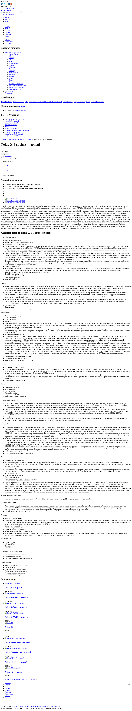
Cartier (11, 58)
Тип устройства (10, 242)
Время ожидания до (12, 528)
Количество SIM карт (12, 276)
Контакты (8, 28)
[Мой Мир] (9, 4)
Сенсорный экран (11, 387)
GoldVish (12, 60)
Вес (6, 548)
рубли (7, 18)
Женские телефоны (16, 84)
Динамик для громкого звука (15, 460)
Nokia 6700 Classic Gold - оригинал (17, 130)
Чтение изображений (12, 357)
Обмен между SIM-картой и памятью (18, 481)
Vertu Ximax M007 (11, 136)
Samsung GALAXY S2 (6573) (15, 119)
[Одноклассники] (7, 4)
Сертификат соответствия (14, 557)
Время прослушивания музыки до (17, 531)
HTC (10, 61)
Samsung (12, 71)
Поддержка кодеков (12, 358)
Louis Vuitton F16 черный (14, 134)
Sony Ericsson (13, 72)
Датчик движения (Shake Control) (16, 511)
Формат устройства (12, 241)
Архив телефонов (15, 89)
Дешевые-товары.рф (8, 8)
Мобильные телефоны (13, 52)
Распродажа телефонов (17, 87)
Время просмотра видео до (14, 530)
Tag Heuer (12, 74)
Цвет (6, 278)
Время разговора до (12, 526)
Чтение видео (10, 336)
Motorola (12, 67)
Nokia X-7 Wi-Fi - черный (16, 617)
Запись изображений (12, 334)
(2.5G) (67, 405)
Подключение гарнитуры (14, 453)
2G (6, 244)
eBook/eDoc (9, 360)
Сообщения (9, 418)
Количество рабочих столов (15, 397)
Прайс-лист (9, 41)
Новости (8, 36)
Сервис (7, 40)
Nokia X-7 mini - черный (16, 607)
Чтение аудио (9, 342)
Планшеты (8, 93)
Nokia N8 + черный (13, 672)
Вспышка (8, 307)
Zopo (11, 80)
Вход (12, 14)
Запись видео (9, 298)
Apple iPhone (13, 54)
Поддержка (68, 429)
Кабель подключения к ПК (14, 569)
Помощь (8, 43)
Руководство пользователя (14, 573)
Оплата (7, 32)
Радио (7, 321)
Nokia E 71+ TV (10, 127)
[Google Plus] (11, 4)
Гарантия (8, 34)
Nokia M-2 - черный (10, 679)
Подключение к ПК (12, 451)
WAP (6, 417)
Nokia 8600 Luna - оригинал (17, 642)
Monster (47, 102)
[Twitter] (4, 4)
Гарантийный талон (12, 575)
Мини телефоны (15, 82)
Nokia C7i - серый (11, 125)
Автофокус (9, 305)
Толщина (8, 546)
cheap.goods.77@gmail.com (25, 706)
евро (6, 21)
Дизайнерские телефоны (17, 85)
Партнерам (9, 38)
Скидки (7, 27)
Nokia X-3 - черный (13, 587)
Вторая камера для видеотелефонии (17, 309)
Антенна (8, 266)
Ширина (8, 544)
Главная (8, 25)
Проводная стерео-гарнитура (15, 571)
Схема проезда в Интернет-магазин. (48, 706)
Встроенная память (11, 367)
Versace (11, 76)
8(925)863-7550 (6, 10)
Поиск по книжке (11, 477)
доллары (8, 19)
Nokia (11, 69)
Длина (7, 542)
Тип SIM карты (10, 274)
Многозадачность (11, 279)
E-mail (7, 415)
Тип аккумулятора (11, 518)
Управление (9, 268)
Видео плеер (9, 318)
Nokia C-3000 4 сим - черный (18, 652)
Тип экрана (9, 389)
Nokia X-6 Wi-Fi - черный (16, 597)
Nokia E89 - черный (12, 121)
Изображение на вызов (13, 475)
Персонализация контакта (14, 479)
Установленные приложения (15, 499)
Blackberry (12, 56)
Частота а (68, 256)
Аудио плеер (9, 319)
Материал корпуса (11, 265)
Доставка (8, 30)
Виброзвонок (9, 468)
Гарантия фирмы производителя (16, 558)
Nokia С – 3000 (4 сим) (13, 132)
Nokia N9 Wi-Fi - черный (16, 662)
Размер (7, 393)
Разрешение (9, 395)
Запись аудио (9, 329)
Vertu (11, 78)
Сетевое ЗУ (9, 567)
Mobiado (12, 65)
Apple (3, 102)
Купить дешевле (6, 156)
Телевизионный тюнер (13, 316)
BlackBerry (9, 102)
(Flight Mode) (65, 508)
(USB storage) (67, 371)
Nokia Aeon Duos (11, 128)
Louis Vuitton (13, 63)
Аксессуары (9, 91)
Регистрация (5, 14)
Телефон (8, 565)
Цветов (7, 391)
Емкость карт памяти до (13, 380)
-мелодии (68, 464)
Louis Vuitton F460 (11, 123)
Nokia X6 (9, 627)
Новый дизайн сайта (20, 110)
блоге (22, 106)
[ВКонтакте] (2, 4)
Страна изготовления (12, 555)
